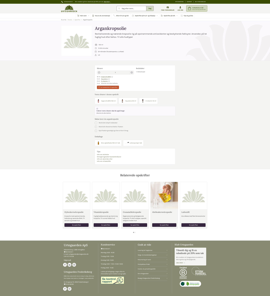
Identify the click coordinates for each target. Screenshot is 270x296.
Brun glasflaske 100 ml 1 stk (110, 143)
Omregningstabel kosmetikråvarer (109, 157)
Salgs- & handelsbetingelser (147, 255)
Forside (70, 19)
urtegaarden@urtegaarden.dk (78, 254)
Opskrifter (77, 19)
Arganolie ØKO (106, 77)
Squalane (104, 79)
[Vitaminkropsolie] (105, 195)
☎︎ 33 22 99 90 (69, 284)
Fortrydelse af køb (144, 264)
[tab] (133, 232)
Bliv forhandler (200, 1)
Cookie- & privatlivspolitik (146, 269)
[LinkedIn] (69, 265)
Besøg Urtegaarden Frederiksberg (149, 278)
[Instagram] (74, 265)
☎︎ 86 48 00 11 (68, 252)
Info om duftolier (103, 154)
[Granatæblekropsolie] (135, 195)
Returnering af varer (144, 260)
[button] (82, 15)
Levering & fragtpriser (145, 250)
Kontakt (189, 1)
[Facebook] (65, 265)
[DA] (69, 8)
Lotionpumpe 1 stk (136, 143)
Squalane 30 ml (130, 101)
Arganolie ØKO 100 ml (108, 101)
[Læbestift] (193, 195)
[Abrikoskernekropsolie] (164, 195)
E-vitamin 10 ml (151, 101)
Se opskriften (76, 225)
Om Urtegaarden (143, 273)
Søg (149, 8)
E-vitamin (104, 81)
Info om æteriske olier (104, 159)
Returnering (179, 1)
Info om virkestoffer (104, 161)
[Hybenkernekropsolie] (76, 195)
